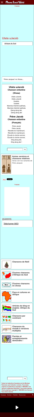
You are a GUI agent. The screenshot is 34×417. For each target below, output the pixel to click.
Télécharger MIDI (11, 223)
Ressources (22, 395)
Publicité (15, 395)
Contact (9, 395)
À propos (3, 395)
